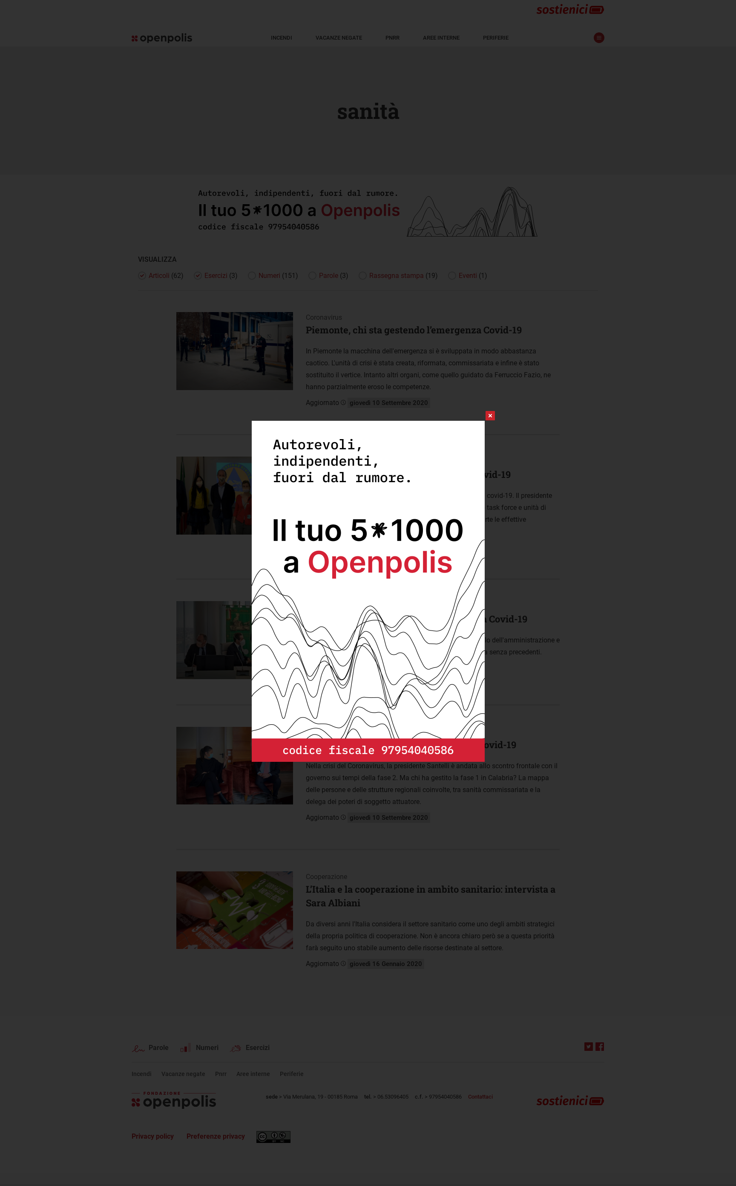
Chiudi (482, 415)
